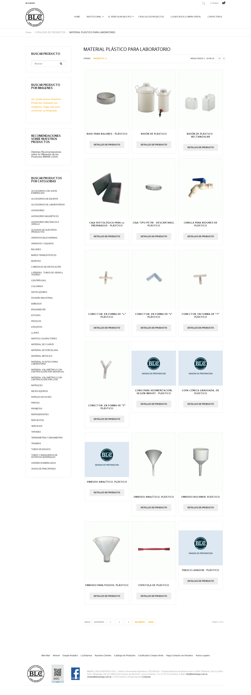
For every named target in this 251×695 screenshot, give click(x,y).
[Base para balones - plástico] (107, 99)
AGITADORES (37, 210)
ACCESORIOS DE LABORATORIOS (48, 204)
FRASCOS (36, 321)
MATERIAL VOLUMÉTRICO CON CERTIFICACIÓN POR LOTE (46, 378)
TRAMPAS (36, 443)
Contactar (146, 677)
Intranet (56, 655)
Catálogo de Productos (124, 655)
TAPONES (36, 432)
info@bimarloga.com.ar (196, 674)
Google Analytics (70, 655)
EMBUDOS (36, 304)
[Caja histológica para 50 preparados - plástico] (107, 188)
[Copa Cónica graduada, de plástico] (201, 364)
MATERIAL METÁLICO (41, 356)
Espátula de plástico (153, 585)
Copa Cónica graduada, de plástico (200, 392)
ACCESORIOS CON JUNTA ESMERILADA (44, 192)
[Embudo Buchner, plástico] (201, 462)
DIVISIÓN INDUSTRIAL (42, 298)
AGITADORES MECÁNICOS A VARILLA (45, 223)
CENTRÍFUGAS (38, 280)
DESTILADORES (39, 292)
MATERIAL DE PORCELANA (44, 350)
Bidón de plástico (154, 133)
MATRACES (37, 385)
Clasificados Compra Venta (150, 655)
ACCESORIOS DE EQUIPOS (44, 199)
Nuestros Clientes (103, 655)
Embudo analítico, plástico (107, 481)
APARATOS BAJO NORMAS (44, 238)
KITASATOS (36, 327)
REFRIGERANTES (40, 414)
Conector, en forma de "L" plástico (153, 315)
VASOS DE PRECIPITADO (43, 469)
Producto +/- (100, 58)
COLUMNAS (37, 286)
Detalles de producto (107, 145)
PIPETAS (35, 403)
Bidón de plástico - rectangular (200, 135)
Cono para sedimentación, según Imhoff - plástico (154, 392)
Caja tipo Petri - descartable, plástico (154, 224)
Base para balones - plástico (107, 133)
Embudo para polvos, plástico (106, 585)
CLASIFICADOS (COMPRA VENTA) (186, 16)
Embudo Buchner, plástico (201, 496)
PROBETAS (36, 408)
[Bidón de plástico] (154, 99)
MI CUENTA (30, 3)
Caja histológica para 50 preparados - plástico (106, 224)
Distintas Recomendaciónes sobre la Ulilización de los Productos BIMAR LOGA (46, 154)
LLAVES (35, 333)
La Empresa (86, 655)
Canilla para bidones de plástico (201, 224)
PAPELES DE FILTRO (41, 397)
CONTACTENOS (214, 16)
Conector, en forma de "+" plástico (107, 315)
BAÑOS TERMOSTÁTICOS (43, 255)
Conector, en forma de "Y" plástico (107, 407)
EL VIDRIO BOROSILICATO (119, 16)
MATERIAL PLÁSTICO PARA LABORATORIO (44, 363)
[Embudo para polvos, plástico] (107, 550)
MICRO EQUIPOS (39, 391)
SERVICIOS (36, 426)
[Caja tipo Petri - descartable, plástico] (154, 188)
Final (151, 622)
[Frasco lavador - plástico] (201, 543)
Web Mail (45, 655)
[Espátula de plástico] (154, 550)
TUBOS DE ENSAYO (41, 449)
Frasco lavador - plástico (200, 570)
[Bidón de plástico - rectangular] (201, 99)
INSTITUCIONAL (94, 16)
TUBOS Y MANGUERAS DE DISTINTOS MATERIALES (44, 456)
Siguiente (140, 622)
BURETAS (36, 261)
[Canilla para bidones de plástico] (201, 188)
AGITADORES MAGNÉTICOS (45, 216)
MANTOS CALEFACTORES (44, 338)
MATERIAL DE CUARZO (42, 344)
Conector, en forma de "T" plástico (201, 315)
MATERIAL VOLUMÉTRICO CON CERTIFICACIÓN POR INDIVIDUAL (47, 371)
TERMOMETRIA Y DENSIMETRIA (46, 438)
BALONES (36, 249)
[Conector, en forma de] (107, 279)
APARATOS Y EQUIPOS (42, 243)
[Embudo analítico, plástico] (107, 455)
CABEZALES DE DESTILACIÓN (46, 267)
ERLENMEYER (38, 309)
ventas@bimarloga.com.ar (99, 677)
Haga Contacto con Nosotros (179, 655)
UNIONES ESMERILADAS (43, 463)
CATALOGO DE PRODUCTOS (151, 16)
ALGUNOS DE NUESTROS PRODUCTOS (44, 231)
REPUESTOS (37, 420)
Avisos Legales (203, 655)
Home (77, 16)
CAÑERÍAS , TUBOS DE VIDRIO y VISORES (47, 273)
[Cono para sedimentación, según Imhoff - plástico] (154, 364)
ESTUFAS (35, 315)
